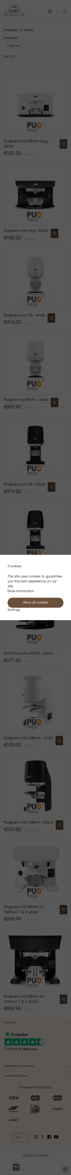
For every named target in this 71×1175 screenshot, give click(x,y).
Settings (14, 610)
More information (21, 591)
